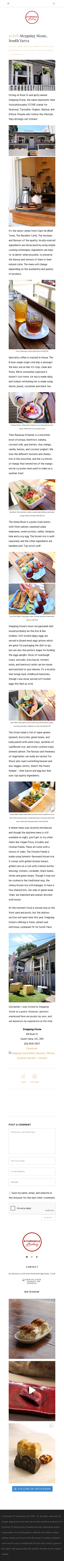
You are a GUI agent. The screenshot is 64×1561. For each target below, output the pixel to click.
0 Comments (17, 54)
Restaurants (15, 50)
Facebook (32, 1049)
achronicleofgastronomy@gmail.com (32, 1274)
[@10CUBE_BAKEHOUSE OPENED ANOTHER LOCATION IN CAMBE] (32, 1452)
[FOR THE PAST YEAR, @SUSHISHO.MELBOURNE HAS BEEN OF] (32, 1390)
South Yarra (29, 50)
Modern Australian (43, 46)
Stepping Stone (45, 50)
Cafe (14, 46)
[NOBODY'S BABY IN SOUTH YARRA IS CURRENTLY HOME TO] (32, 1328)
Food (20, 46)
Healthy (28, 46)
